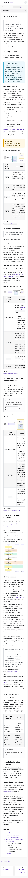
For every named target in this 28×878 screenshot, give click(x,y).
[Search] (25, 2)
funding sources (17, 523)
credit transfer (13, 71)
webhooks (6, 682)
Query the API (20, 597)
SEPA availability (12, 671)
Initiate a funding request (12, 835)
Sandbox (8, 853)
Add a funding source (12, 833)
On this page (5, 10)
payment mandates (8, 525)
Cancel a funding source (12, 837)
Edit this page (6, 861)
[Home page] (2, 7)
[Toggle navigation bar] (2, 2)
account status (15, 410)
